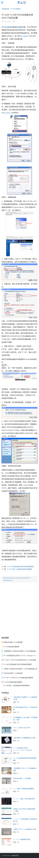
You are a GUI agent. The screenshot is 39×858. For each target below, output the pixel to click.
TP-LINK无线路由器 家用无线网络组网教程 (20, 566)
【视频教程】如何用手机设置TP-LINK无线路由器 (19, 651)
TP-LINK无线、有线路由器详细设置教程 (19, 569)
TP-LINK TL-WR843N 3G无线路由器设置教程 (18, 678)
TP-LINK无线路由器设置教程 (12, 682)
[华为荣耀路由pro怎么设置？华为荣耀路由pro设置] (7, 720)
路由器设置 (5, 9)
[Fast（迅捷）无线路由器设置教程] (7, 791)
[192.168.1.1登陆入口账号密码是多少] (7, 802)
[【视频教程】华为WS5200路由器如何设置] (7, 771)
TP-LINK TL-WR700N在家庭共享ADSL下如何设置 (19, 660)
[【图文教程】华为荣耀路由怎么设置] (7, 741)
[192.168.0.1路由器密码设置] (7, 842)
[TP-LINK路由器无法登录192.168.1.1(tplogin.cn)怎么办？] (7, 751)
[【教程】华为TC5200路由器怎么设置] (7, 832)
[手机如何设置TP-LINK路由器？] (7, 781)
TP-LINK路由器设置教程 (11, 647)
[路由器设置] (21, 2)
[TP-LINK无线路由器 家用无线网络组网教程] (7, 761)
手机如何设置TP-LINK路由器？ (13, 673)
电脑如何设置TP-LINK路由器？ (13, 642)
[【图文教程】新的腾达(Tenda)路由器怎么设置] (7, 700)
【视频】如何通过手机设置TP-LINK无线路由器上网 (20, 669)
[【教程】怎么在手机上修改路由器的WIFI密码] (7, 812)
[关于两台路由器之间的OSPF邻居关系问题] (7, 710)
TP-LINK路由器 (15, 9)
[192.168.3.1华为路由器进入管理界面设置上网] (7, 822)
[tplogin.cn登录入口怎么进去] (7, 731)
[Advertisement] (19, 613)
